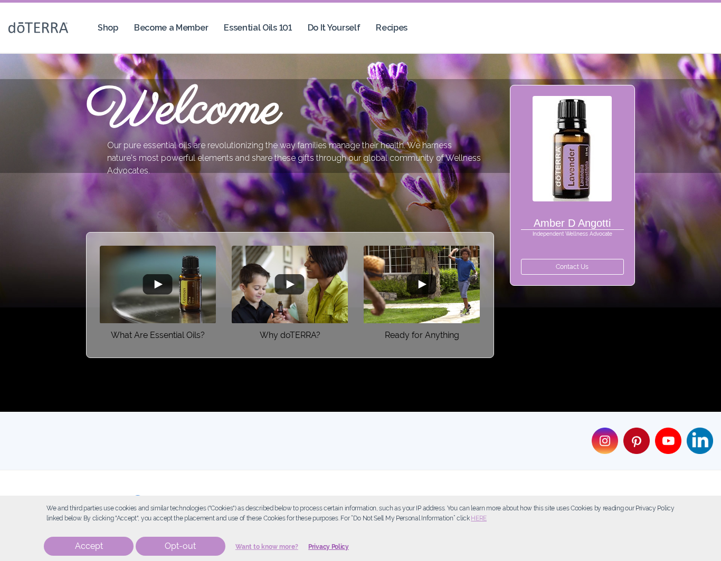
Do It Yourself (334, 28)
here (479, 518)
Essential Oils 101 (257, 28)
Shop (108, 28)
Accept (89, 546)
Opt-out (180, 546)
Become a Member (171, 28)
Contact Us (572, 266)
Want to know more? (266, 546)
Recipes (391, 28)
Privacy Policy (328, 546)
